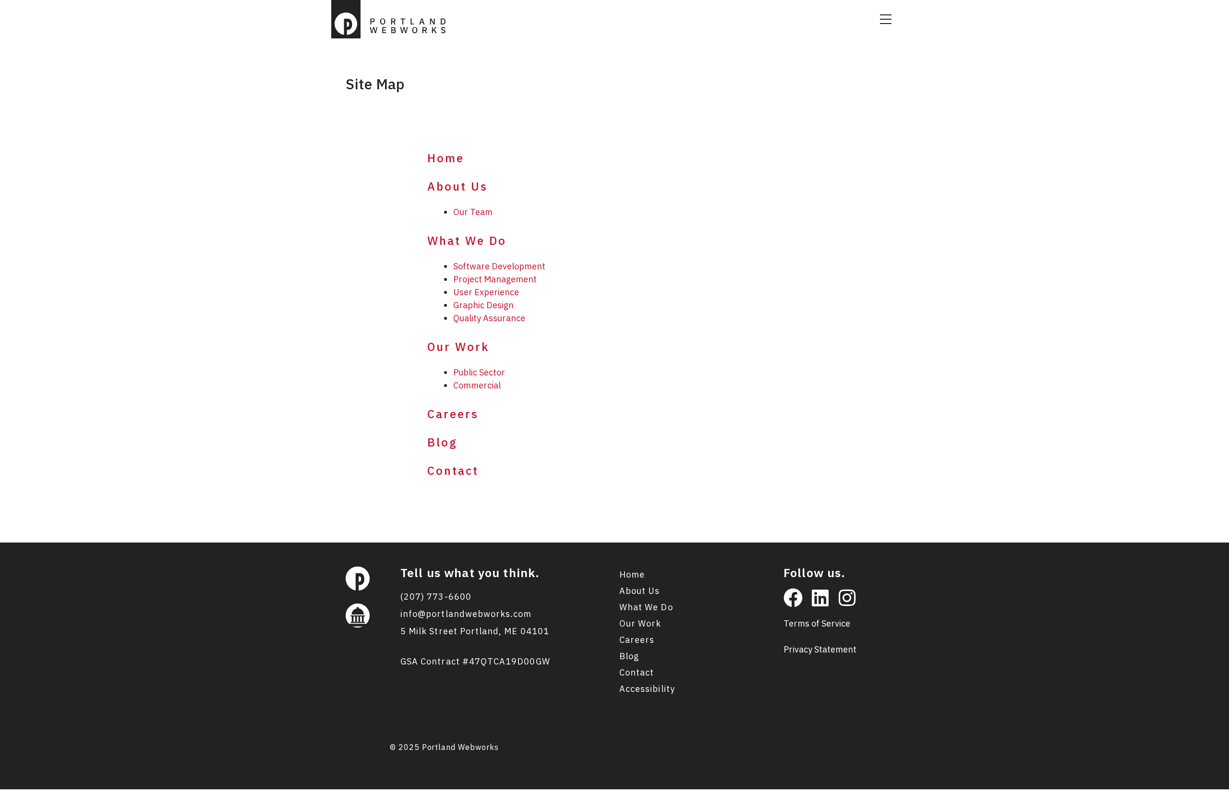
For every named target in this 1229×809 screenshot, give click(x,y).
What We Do (466, 240)
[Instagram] (846, 597)
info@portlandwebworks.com (466, 613)
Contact (453, 470)
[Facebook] (793, 597)
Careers (453, 414)
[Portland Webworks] (391, 18)
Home (445, 158)
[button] (886, 19)
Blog (442, 442)
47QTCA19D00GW (509, 661)
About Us (457, 186)
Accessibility (647, 688)
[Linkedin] (820, 597)
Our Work (458, 346)
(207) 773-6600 (435, 596)
